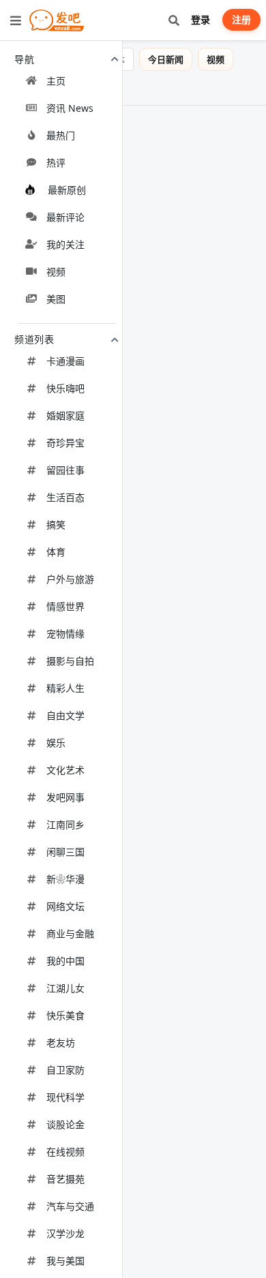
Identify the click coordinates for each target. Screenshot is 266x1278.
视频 (225, 59)
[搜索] (174, 20)
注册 (241, 19)
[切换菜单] (15, 20)
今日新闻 (175, 59)
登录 (200, 19)
